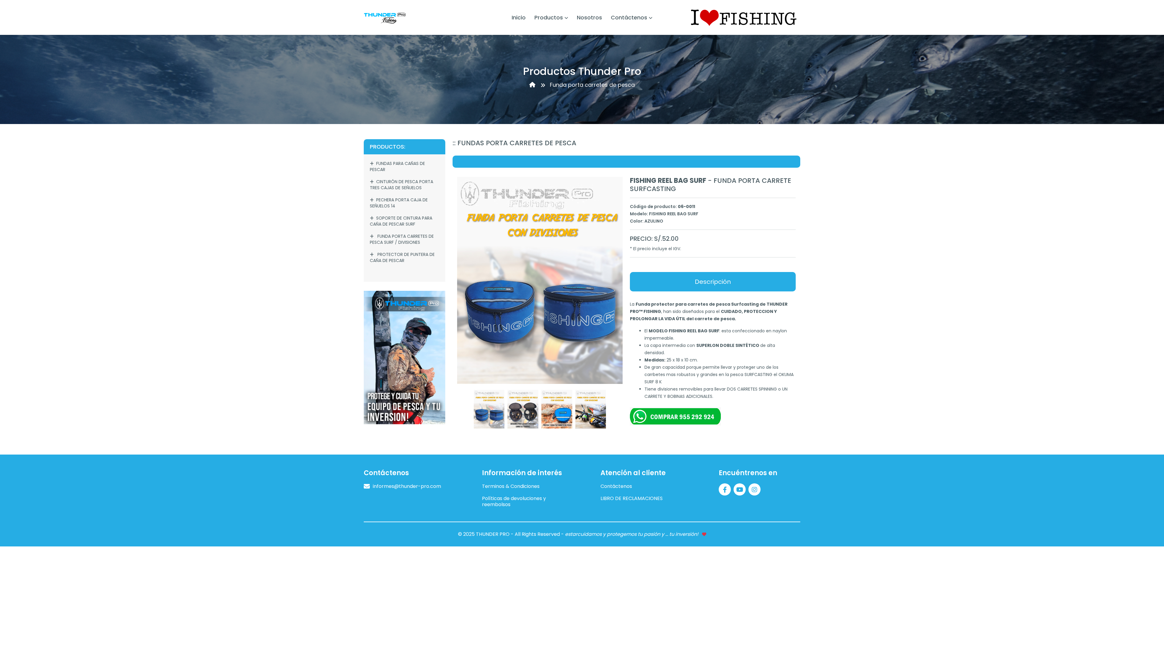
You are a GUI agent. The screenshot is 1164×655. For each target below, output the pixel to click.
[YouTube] (740, 489)
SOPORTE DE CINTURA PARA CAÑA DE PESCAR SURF (401, 221)
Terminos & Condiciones (511, 486)
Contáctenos (616, 486)
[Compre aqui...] (404, 357)
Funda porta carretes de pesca (592, 85)
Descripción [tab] (713, 281)
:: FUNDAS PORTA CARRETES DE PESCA (514, 143)
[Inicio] (533, 85)
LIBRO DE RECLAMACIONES (631, 498)
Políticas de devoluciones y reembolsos (514, 501)
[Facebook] (725, 489)
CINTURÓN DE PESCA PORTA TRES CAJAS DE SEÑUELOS (401, 185)
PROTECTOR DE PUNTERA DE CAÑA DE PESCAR (402, 257)
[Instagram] (755, 489)
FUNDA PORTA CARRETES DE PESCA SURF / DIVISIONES (402, 239)
